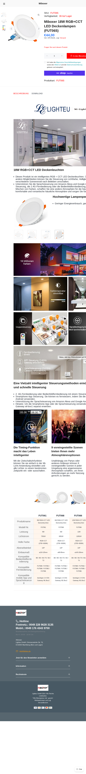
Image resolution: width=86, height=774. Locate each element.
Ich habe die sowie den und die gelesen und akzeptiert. (64, 64)
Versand (63, 38)
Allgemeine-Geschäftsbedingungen (68, 62)
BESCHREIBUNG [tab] (21, 93)
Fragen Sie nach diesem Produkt (55, 47)
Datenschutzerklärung (74, 65)
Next (39, 29)
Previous (11, 29)
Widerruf (58, 65)
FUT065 (60, 80)
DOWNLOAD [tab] (37, 93)
